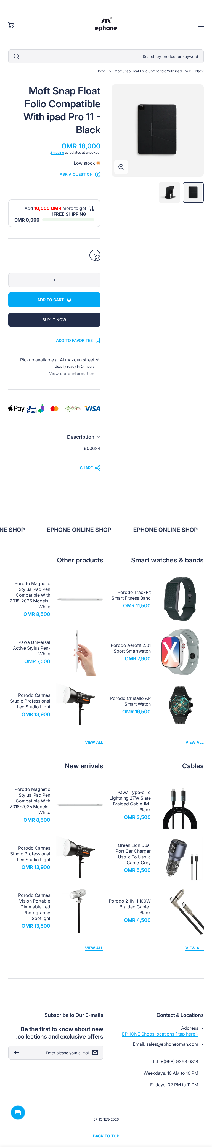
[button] (54, 437)
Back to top (106, 1135)
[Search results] (15, 56)
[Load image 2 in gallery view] (169, 192)
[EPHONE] (106, 24)
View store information (71, 373)
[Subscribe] (15, 1053)
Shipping (57, 152)
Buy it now (54, 319)
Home (101, 71)
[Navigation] (201, 25)
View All (195, 742)
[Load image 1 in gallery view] (193, 192)
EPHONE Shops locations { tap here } (160, 1034)
